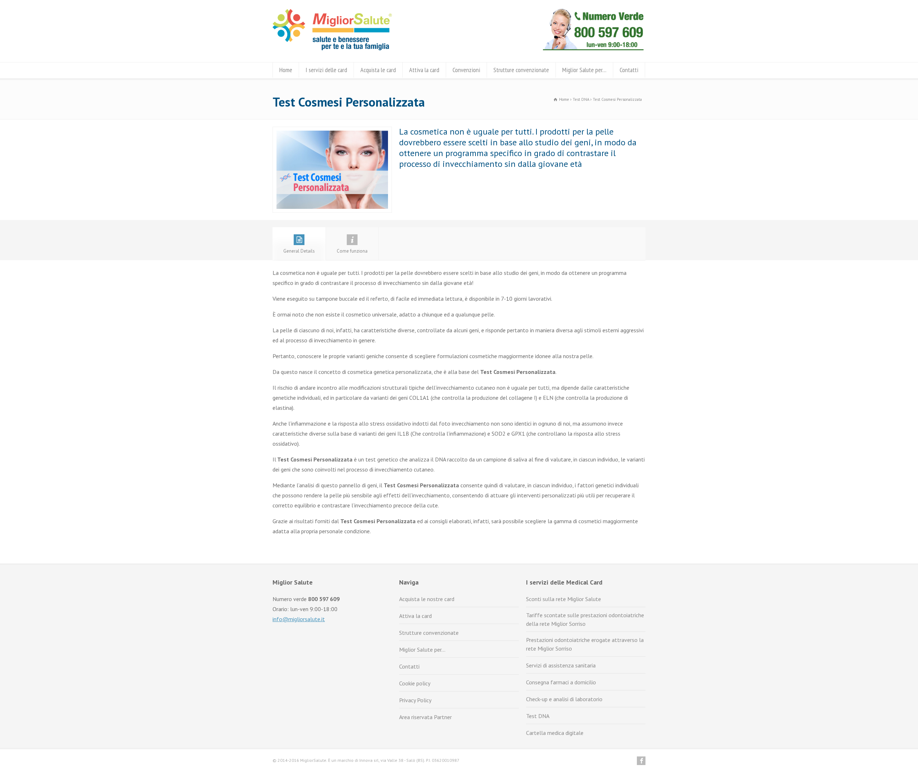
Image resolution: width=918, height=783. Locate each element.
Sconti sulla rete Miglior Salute (563, 599)
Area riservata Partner (425, 717)
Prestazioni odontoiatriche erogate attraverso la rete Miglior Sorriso (585, 644)
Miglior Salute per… (584, 70)
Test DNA (537, 715)
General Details (299, 251)
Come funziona (352, 251)
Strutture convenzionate (521, 70)
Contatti (629, 70)
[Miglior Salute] (332, 48)
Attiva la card (424, 70)
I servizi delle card (326, 70)
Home (285, 70)
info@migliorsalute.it (299, 619)
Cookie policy (414, 683)
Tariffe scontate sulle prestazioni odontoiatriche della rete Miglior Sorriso (585, 619)
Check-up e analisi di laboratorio (564, 699)
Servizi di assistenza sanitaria (561, 665)
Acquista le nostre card (426, 599)
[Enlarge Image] (332, 131)
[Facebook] (641, 760)
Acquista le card (378, 70)
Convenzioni (466, 70)
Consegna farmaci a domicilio (561, 682)
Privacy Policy (415, 700)
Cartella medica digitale (554, 732)
